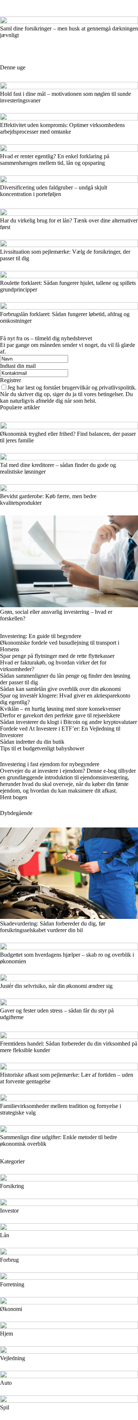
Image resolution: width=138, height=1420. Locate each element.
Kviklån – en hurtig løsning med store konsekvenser (60, 709)
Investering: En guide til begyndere (40, 636)
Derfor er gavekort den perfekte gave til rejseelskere (60, 715)
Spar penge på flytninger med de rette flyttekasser (57, 656)
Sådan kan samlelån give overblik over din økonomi (60, 689)
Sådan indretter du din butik (32, 742)
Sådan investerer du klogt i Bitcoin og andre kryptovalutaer (68, 722)
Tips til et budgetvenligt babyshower (42, 748)
